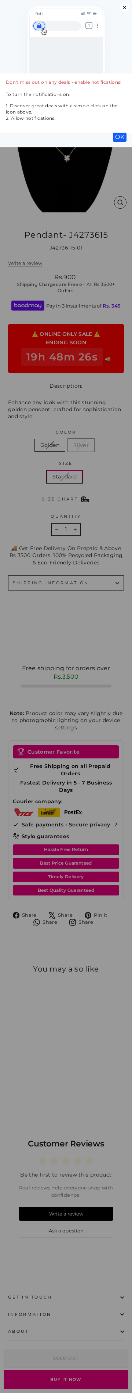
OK (119, 136)
